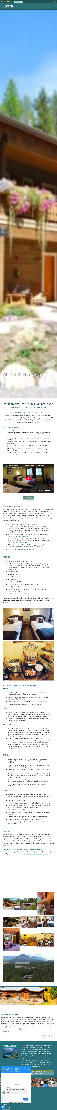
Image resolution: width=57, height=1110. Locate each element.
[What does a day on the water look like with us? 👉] (52, 1082)
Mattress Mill (42, 701)
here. (35, 524)
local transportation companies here (36, 854)
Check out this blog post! (20, 542)
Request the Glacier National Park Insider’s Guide (36, 1072)
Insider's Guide (18, 1)
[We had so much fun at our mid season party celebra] (33, 1082)
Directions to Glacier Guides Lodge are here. (22, 549)
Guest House (38, 434)
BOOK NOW (28, 498)
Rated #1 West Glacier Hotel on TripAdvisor (28, 407)
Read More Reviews (48, 1032)
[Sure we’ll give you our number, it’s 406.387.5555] (43, 1082)
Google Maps (16, 852)
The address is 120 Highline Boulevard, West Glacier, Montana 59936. (23, 849)
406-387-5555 (8, 1)
